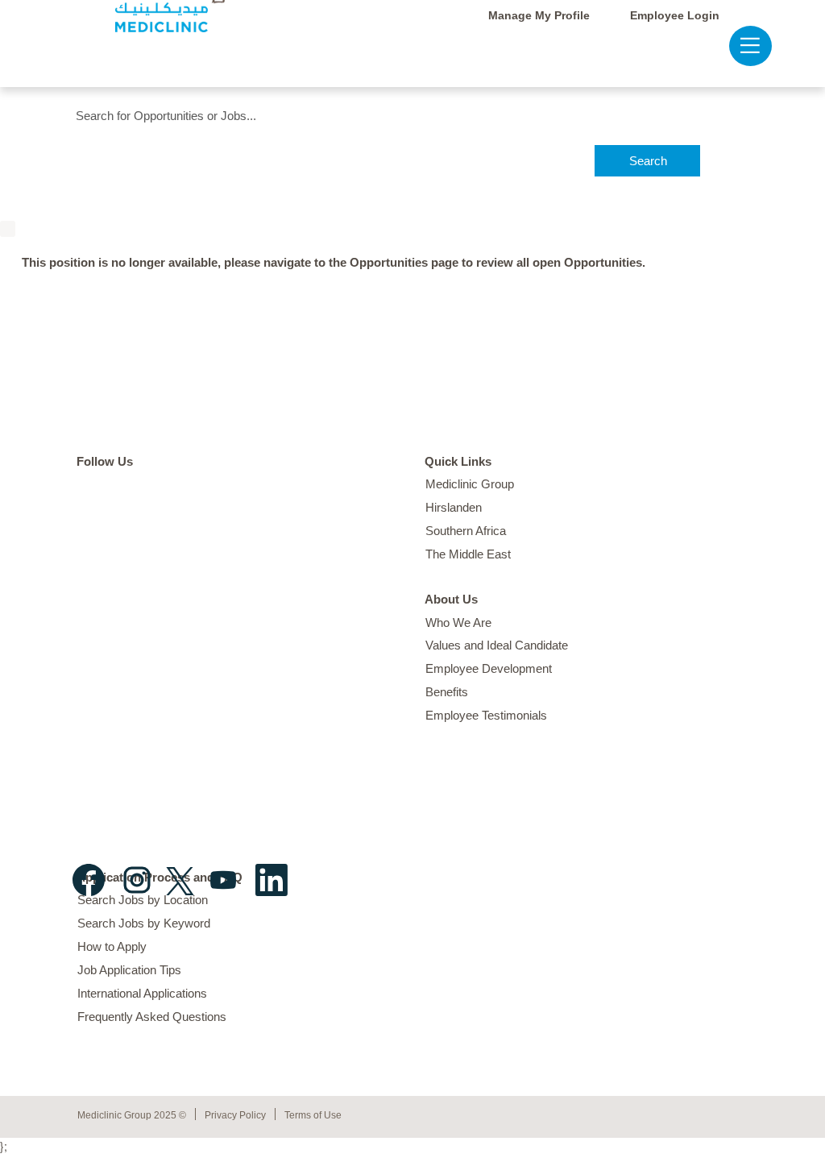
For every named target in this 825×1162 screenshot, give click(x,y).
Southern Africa (465, 530)
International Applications (142, 993)
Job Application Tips (129, 970)
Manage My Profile (539, 15)
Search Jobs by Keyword (143, 923)
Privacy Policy (235, 1115)
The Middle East (468, 554)
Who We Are (458, 622)
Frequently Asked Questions (151, 1016)
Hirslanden (453, 507)
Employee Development (488, 668)
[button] (742, 46)
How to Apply (112, 946)
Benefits (446, 692)
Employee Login (674, 15)
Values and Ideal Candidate (496, 645)
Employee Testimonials (486, 715)
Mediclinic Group (469, 484)
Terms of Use (313, 1115)
